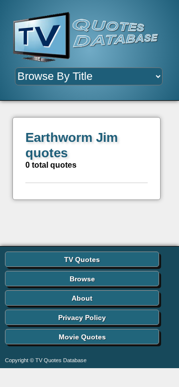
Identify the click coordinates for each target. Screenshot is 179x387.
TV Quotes (82, 259)
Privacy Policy (82, 318)
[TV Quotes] (89, 37)
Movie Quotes (82, 337)
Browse (82, 279)
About (82, 298)
